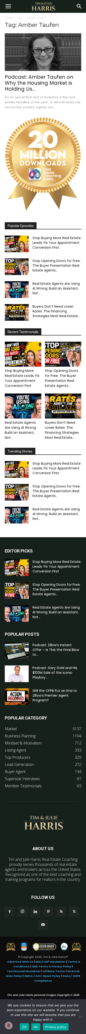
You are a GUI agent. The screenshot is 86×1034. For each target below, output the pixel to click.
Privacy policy (55, 1027)
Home (9, 18)
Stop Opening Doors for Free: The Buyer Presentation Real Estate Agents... (56, 265)
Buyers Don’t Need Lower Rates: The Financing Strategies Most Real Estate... (56, 311)
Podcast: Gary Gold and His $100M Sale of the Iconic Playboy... (54, 672)
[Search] (79, 6)
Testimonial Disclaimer (24, 971)
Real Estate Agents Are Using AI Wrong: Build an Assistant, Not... (56, 288)
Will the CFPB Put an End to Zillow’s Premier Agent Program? (54, 695)
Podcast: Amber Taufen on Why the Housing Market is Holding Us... (39, 83)
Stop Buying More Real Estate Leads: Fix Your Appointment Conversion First (56, 243)
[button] (8, 6)
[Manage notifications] (8, 1025)
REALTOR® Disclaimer (50, 962)
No (36, 1027)
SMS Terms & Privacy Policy (51, 966)
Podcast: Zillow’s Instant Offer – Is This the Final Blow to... (55, 650)
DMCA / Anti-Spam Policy (42, 976)
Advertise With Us (20, 962)
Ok (24, 1027)
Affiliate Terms (54, 971)
